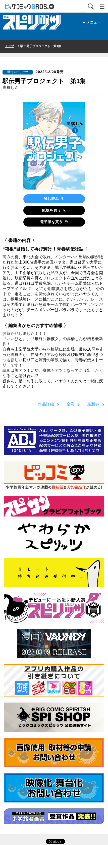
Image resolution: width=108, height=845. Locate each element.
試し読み (52, 199)
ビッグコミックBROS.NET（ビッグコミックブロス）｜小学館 (30, 7)
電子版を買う (52, 222)
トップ (9, 46)
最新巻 (93, 404)
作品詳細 (46, 404)
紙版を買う (52, 210)
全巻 (71, 404)
